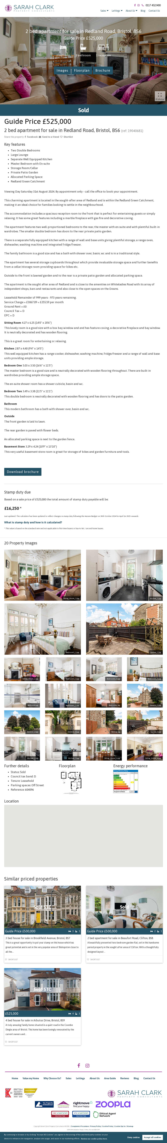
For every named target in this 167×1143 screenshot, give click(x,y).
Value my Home (31, 1078)
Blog (143, 10)
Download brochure (23, 472)
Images (62, 70)
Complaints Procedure (80, 1126)
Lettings (116, 10)
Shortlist (68, 137)
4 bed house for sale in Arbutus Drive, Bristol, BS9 (35, 1020)
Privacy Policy (95, 1126)
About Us (130, 10)
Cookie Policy (107, 1126)
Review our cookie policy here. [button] (94, 1139)
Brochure (102, 70)
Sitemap (130, 1126)
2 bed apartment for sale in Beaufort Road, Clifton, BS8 (120, 938)
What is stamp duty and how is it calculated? (33, 522)
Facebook (32, 137)
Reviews (124, 1078)
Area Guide (110, 1078)
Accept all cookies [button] (152, 1137)
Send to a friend (50, 137)
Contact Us (154, 10)
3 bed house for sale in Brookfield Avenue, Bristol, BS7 (38, 938)
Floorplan (82, 70)
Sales (103, 10)
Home (15, 1078)
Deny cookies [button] (133, 1137)
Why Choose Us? (52, 1078)
